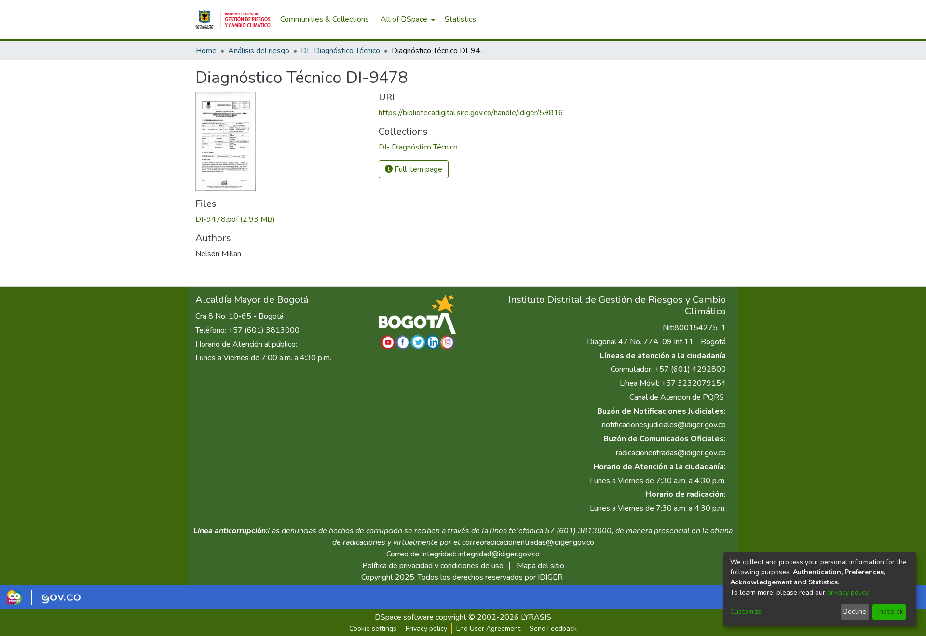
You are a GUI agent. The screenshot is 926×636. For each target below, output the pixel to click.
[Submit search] (680, 19)
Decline (854, 611)
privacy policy (847, 592)
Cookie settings (372, 628)
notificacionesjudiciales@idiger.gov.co (664, 424)
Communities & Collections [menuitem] (324, 19)
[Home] (233, 19)
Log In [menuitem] (713, 19)
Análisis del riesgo (258, 50)
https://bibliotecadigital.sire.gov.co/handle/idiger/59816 (471, 113)
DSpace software (404, 617)
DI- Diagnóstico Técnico (340, 50)
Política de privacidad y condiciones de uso (433, 565)
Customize (746, 611)
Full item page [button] (417, 169)
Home (206, 50)
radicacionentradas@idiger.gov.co (671, 452)
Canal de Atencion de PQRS (676, 397)
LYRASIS (536, 617)
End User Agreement (488, 628)
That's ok (889, 611)
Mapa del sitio (540, 565)
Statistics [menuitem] (460, 19)
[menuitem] (407, 19)
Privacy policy (426, 628)
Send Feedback (553, 628)
